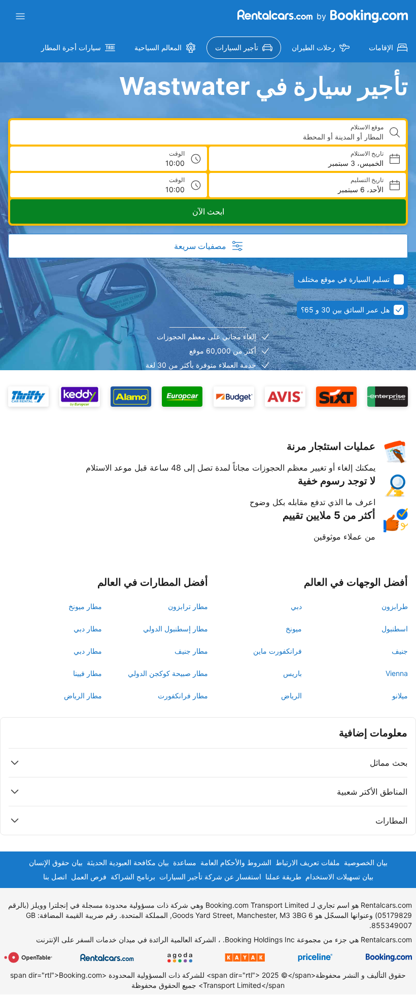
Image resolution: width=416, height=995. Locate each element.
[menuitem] (388, 48)
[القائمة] (20, 16)
